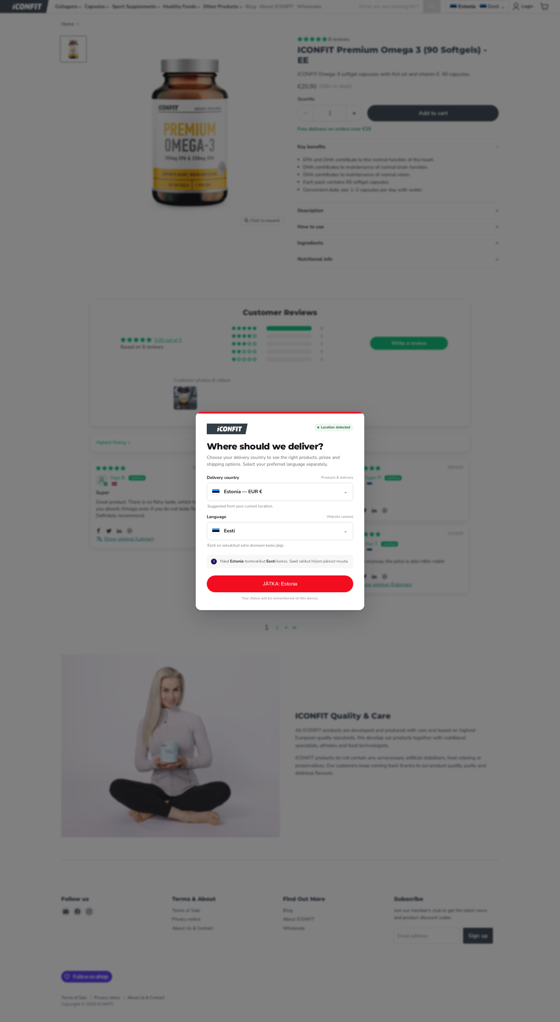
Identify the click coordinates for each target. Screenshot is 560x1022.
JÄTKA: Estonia (280, 583)
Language (216, 517)
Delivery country (223, 477)
